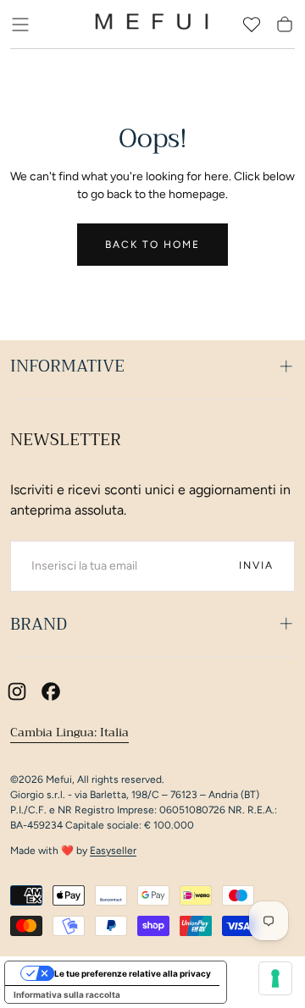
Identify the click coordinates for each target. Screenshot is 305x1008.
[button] (20, 24)
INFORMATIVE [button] (67, 366)
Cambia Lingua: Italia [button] (69, 732)
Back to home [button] (152, 245)
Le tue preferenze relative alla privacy (132, 973)
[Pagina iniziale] (151, 25)
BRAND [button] (38, 624)
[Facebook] (51, 691)
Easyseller (113, 851)
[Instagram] (17, 691)
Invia (256, 565)
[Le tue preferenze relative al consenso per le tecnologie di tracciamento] (275, 978)
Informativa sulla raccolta (67, 994)
